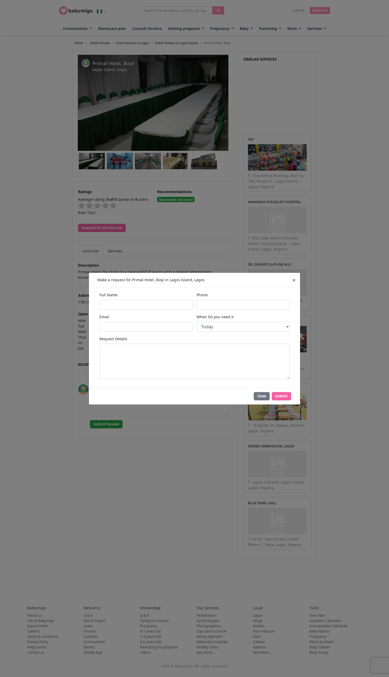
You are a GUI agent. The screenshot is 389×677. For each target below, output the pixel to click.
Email (104, 316)
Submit (281, 396)
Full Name (108, 294)
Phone (202, 294)
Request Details (113, 338)
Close (261, 396)
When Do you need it (215, 316)
